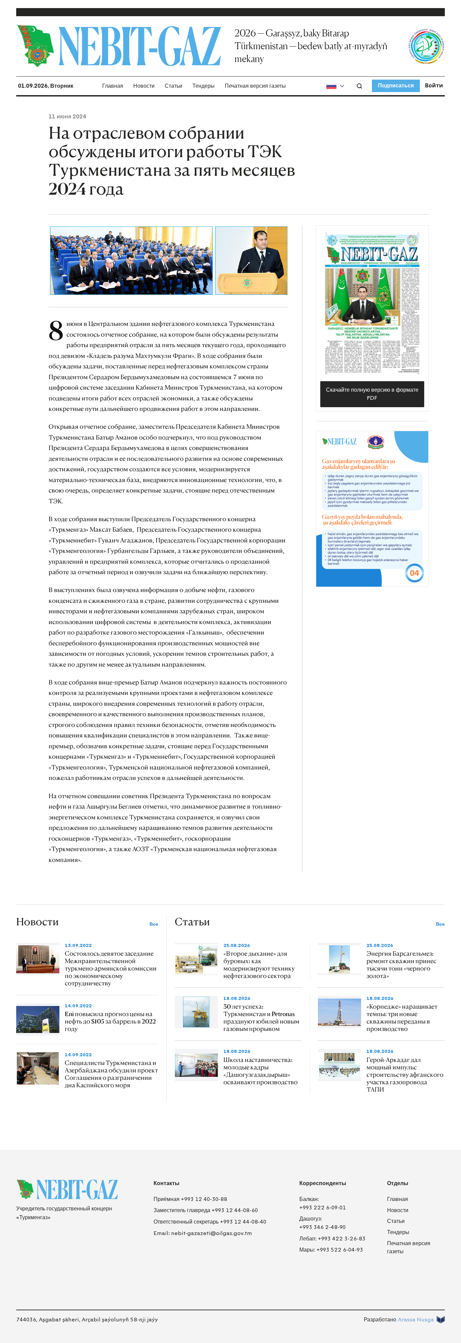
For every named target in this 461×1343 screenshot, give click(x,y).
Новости (144, 86)
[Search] (359, 86)
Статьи (173, 86)
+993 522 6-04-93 (340, 1250)
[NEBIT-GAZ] (67, 1189)
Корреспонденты (322, 1183)
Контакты (167, 1183)
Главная (112, 86)
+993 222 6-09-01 (322, 1207)
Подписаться (396, 85)
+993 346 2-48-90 (322, 1227)
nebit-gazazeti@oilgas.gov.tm (211, 1233)
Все (154, 924)
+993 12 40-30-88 (204, 1199)
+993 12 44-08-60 (235, 1210)
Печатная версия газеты (255, 86)
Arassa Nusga (416, 1319)
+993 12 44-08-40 (243, 1222)
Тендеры (203, 86)
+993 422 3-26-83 (341, 1238)
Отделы (397, 1183)
